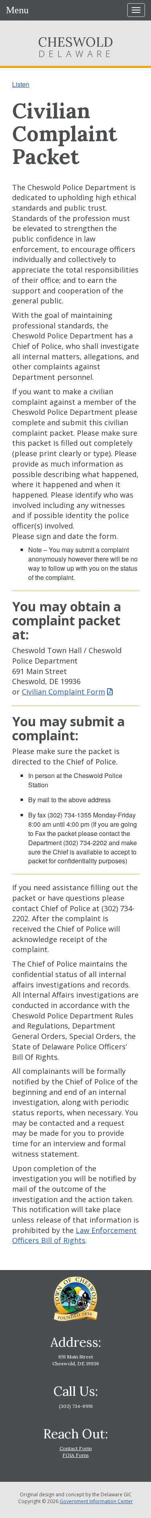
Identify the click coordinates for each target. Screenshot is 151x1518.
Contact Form (76, 1448)
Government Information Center (96, 1501)
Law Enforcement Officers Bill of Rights (74, 1235)
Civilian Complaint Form (63, 692)
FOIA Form (75, 1455)
